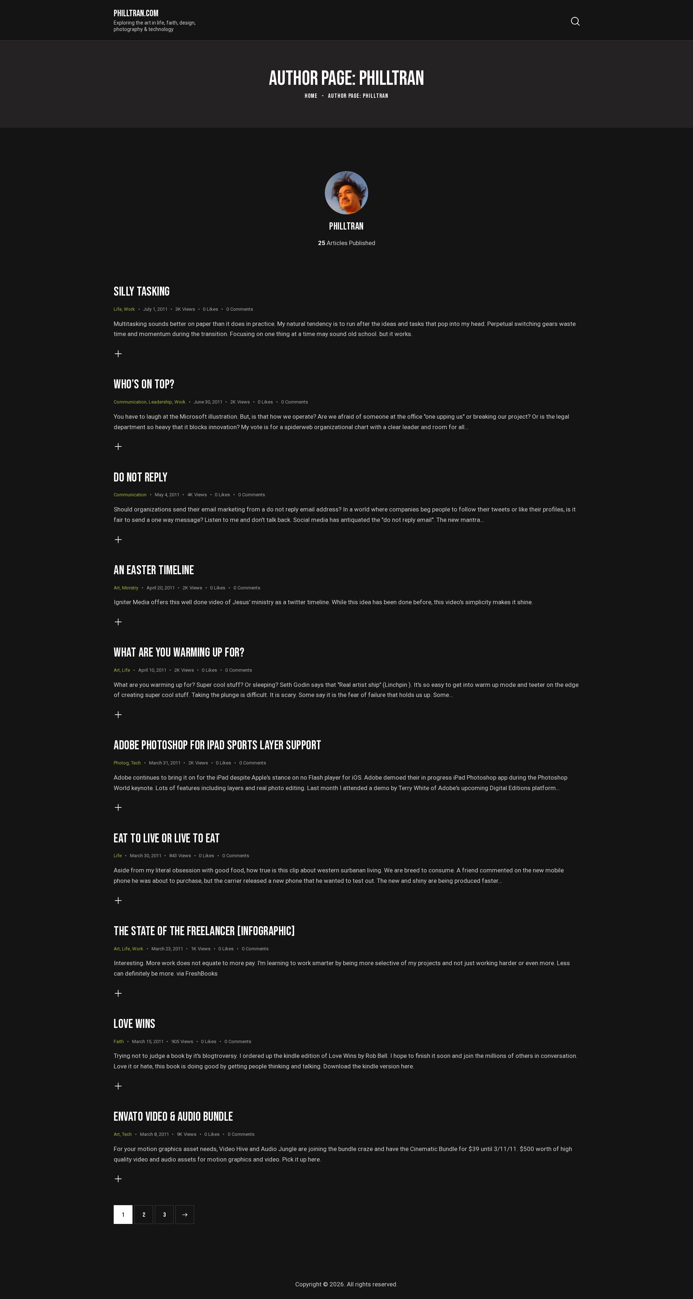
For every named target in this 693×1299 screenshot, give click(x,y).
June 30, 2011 (208, 402)
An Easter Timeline (154, 570)
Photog (121, 763)
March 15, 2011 (148, 1041)
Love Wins (135, 1024)
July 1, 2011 (155, 309)
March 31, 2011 (164, 763)
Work (129, 309)
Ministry (130, 587)
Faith (119, 1041)
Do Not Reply (140, 477)
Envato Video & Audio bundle (173, 1117)
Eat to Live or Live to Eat (167, 838)
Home (311, 96)
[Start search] (574, 21)
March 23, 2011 (167, 948)
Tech (136, 763)
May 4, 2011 (167, 494)
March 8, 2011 (154, 1134)
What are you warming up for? (179, 653)
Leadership (160, 402)
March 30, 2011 (145, 855)
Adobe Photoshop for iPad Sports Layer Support (218, 745)
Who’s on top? (144, 384)
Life (118, 309)
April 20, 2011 (161, 587)
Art (117, 587)
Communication (130, 402)
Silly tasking (142, 292)
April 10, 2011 (152, 670)
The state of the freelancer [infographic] (204, 931)
